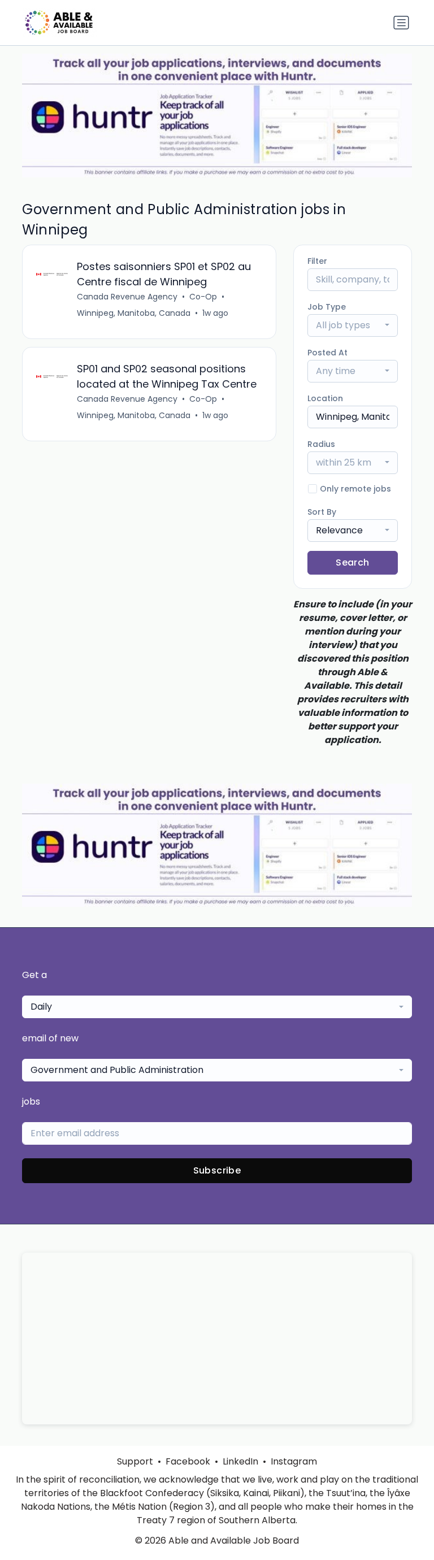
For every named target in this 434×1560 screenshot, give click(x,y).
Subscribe (217, 1170)
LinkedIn (240, 1461)
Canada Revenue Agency (127, 296)
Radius (321, 444)
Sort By (321, 512)
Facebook (188, 1461)
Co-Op (203, 296)
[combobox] (352, 325)
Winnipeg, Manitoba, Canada (133, 313)
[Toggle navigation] (401, 22)
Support (135, 1461)
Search (352, 562)
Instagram (294, 1461)
